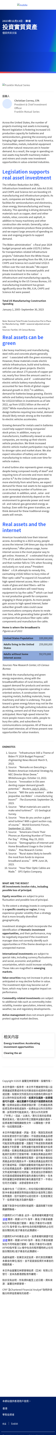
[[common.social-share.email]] (19, 1026)
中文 (4, 1423)
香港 (5, 1408)
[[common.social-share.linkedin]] (9, 1026)
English (14, 1423)
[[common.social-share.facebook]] (4, 1026)
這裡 (5, 1219)
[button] (28, 1414)
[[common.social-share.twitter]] (14, 1026)
